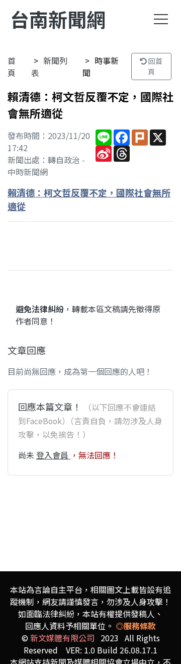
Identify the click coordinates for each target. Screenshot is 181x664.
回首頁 (154, 66)
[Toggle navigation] (160, 19)
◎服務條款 (136, 626)
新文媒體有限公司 (62, 638)
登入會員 (53, 455)
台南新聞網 (58, 19)
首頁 (12, 66)
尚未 (27, 455)
